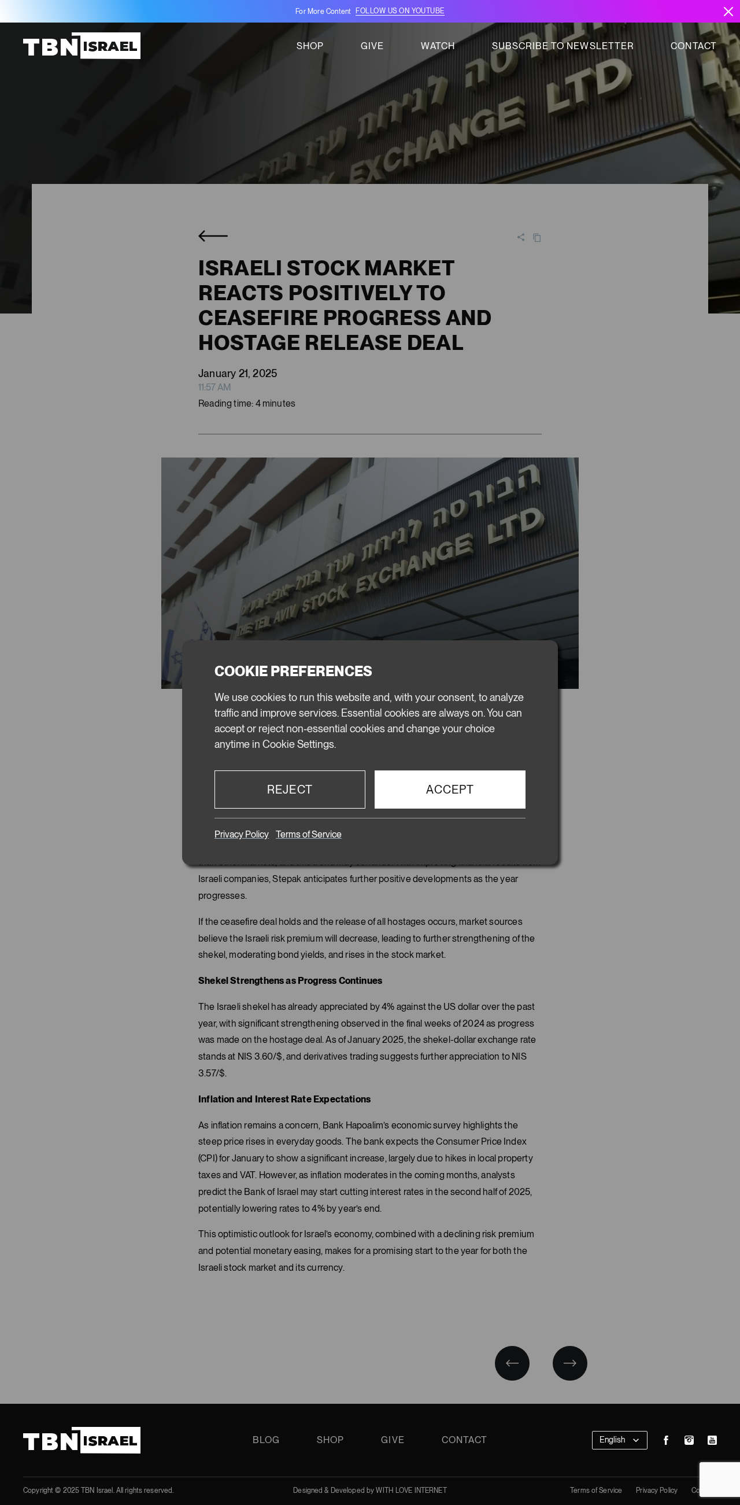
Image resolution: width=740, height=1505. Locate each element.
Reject (290, 789)
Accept (450, 789)
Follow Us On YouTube (400, 11)
